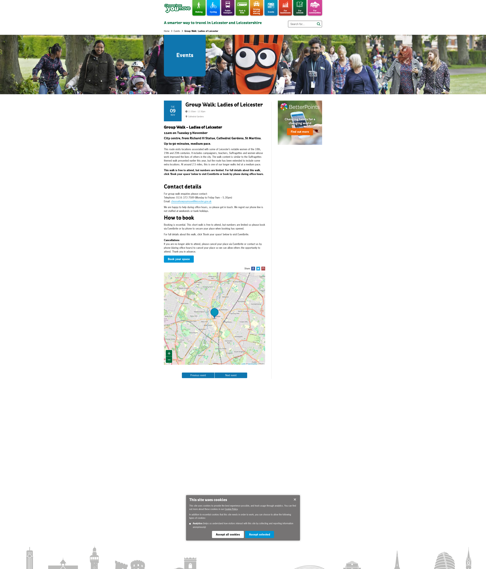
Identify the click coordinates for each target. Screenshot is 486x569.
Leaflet (243, 364)
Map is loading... (216, 318)
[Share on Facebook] (253, 268)
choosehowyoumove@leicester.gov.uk (191, 201)
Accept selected (295, 499)
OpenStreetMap (252, 364)
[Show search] (319, 24)
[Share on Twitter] (258, 268)
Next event (231, 375)
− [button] (169, 360)
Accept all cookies (228, 534)
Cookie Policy (231, 509)
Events (177, 31)
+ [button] (169, 353)
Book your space (179, 259)
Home (166, 31)
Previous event (198, 375)
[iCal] (263, 268)
